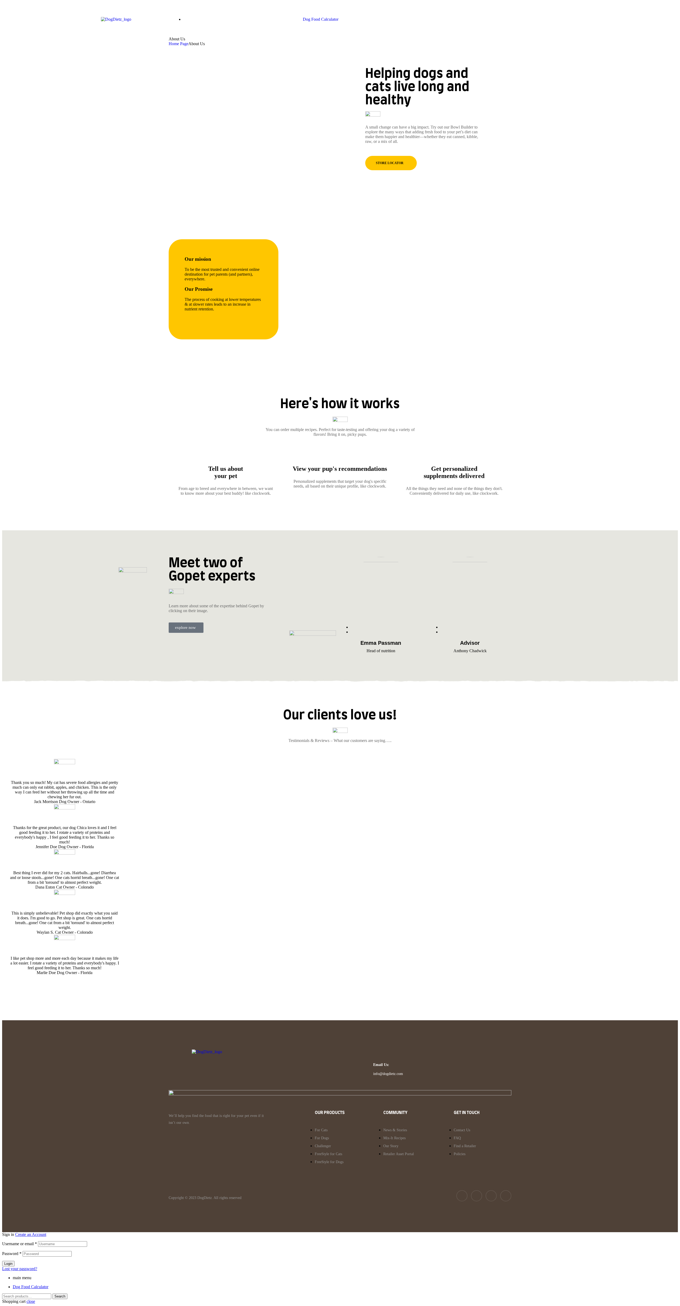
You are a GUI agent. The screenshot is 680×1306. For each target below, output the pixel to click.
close (31, 1301)
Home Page (178, 43)
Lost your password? (19, 1268)
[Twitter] (476, 1195)
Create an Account (30, 1234)
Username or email (19, 1243)
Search (59, 1296)
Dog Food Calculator (30, 1286)
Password (12, 1253)
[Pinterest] (505, 1195)
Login (8, 1264)
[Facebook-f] (462, 1195)
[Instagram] (491, 1195)
